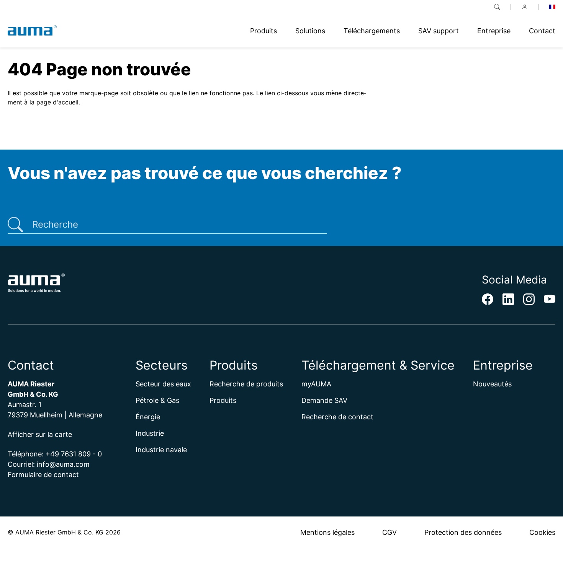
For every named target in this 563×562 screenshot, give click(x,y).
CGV (389, 532)
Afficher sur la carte (40, 434)
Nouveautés (492, 384)
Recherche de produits (246, 384)
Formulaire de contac (42, 475)
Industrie (150, 433)
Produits (222, 400)
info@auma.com (63, 464)
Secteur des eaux (163, 384)
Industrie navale (161, 450)
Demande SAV (324, 400)
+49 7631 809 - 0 (74, 454)
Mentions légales (327, 532)
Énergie (148, 417)
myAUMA (316, 384)
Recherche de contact (337, 417)
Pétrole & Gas (157, 400)
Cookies (542, 532)
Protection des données (463, 532)
